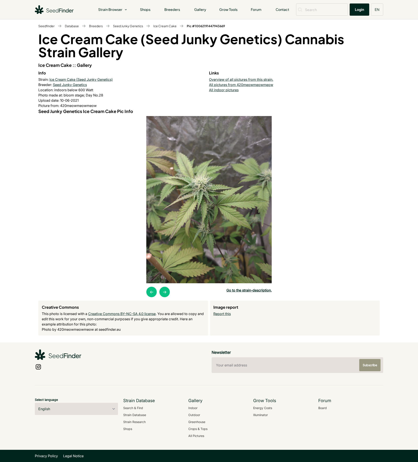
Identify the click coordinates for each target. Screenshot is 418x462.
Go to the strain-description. (249, 290)
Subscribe (370, 365)
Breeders (172, 9)
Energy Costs (262, 408)
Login (359, 9)
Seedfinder (46, 26)
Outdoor (194, 415)
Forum (256, 9)
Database (72, 26)
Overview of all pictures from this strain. (241, 79)
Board (322, 408)
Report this (222, 314)
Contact (282, 9)
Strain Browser (110, 9)
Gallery (200, 9)
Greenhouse (196, 422)
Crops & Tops (197, 429)
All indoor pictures (224, 90)
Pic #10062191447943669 (206, 26)
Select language (46, 399)
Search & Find (133, 408)
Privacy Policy (46, 456)
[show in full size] (209, 199)
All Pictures (196, 436)
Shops (145, 9)
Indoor (192, 408)
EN (377, 9)
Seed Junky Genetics (128, 26)
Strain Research (134, 422)
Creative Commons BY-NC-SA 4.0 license (122, 314)
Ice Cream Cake (165, 26)
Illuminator (260, 415)
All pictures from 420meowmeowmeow (241, 85)
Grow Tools (228, 9)
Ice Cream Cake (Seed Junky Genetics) (81, 79)
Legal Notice (73, 456)
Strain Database (134, 415)
